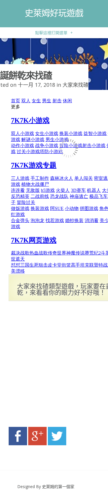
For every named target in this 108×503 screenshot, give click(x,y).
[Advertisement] (54, 365)
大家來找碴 (75, 84)
